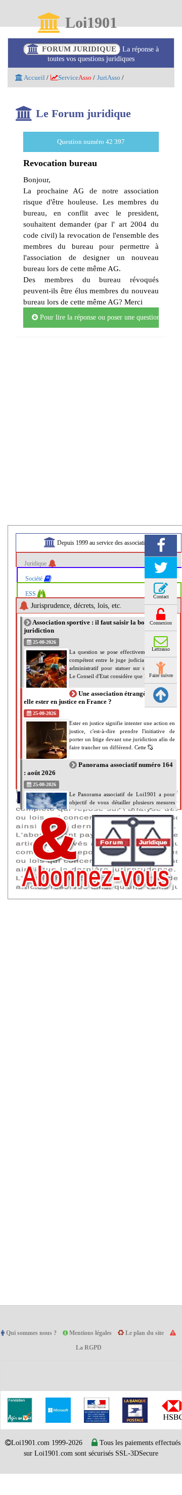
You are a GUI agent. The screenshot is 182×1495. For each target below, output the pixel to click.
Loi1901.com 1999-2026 (56, 1454)
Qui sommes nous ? (34, 1344)
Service (78, 78)
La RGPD (94, 1359)
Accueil (34, 78)
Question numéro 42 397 (91, 141)
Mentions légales (97, 1344)
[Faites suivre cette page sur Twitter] (161, 579)
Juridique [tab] (38, 574)
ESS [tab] (32, 604)
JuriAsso (116, 78)
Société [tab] (36, 589)
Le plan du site (154, 1344)
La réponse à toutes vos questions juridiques (100, 54)
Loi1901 (90, 23)
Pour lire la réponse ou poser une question (98, 329)
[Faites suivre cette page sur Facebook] (161, 557)
